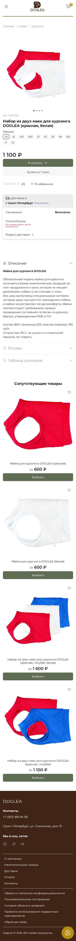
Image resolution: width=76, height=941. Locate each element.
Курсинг (38, 26)
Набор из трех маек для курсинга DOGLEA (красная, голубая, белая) (38, 661)
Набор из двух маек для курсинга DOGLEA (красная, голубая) (38, 762)
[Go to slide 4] (42, 110)
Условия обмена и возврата (24, 905)
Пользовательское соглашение (27, 899)
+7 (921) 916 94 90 (15, 817)
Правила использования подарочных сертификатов (31, 913)
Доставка (11, 871)
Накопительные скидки (21, 865)
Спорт (23, 26)
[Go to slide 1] (33, 110)
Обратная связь (15, 922)
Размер (8, 131)
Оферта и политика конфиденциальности (34, 893)
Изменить (41, 203)
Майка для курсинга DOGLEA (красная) (38, 463)
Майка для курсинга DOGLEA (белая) (38, 561)
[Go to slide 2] (36, 110)
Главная (8, 26)
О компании (13, 858)
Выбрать (38, 477)
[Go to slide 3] (39, 110)
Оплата (9, 877)
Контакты (11, 883)
